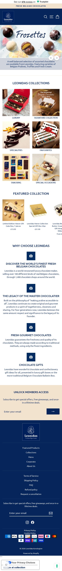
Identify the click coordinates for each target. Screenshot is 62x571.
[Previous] (51, 58)
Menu (31, 457)
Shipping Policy (31, 480)
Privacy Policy (30, 530)
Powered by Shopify (31, 553)
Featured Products (31, 447)
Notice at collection (14, 567)
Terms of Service (31, 475)
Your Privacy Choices (23, 562)
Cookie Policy (29, 533)
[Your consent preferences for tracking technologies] (57, 566)
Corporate (31, 461)
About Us (31, 466)
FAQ (31, 485)
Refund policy (31, 489)
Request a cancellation (31, 494)
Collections (31, 452)
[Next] (56, 58)
